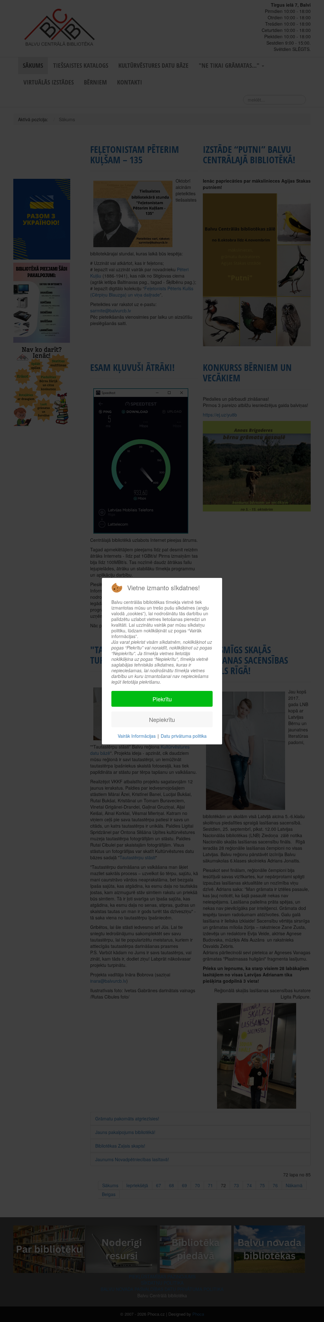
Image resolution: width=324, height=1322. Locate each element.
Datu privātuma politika (184, 736)
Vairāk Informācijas (137, 736)
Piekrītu (162, 699)
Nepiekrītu (162, 719)
